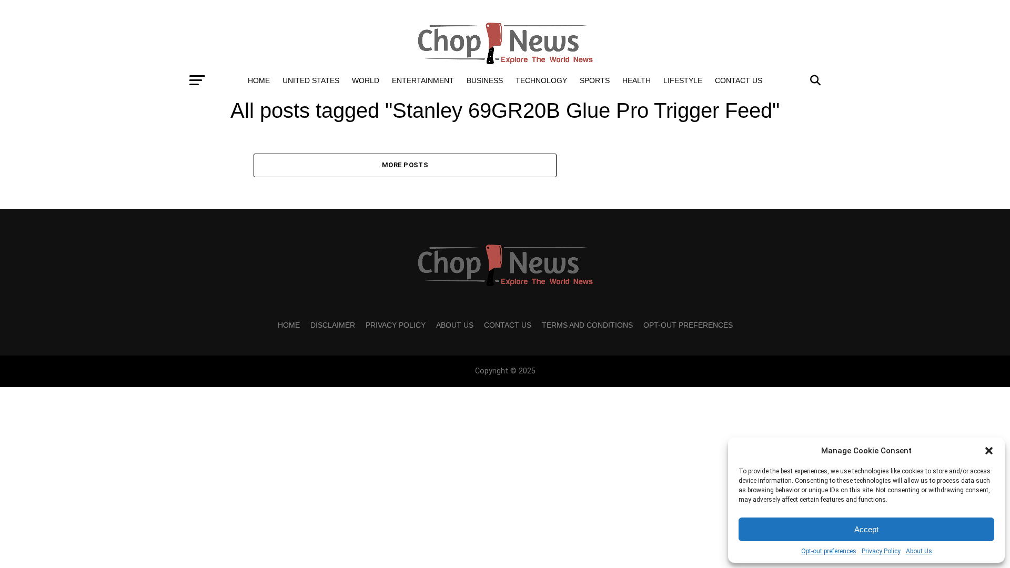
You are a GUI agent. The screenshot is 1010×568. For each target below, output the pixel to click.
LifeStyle (682, 80)
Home (259, 80)
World (365, 80)
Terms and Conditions (587, 325)
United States (310, 80)
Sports (595, 80)
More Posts (405, 165)
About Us (919, 551)
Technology (541, 80)
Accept (866, 529)
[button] (989, 450)
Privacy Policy (881, 551)
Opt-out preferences (828, 551)
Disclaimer (332, 325)
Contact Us (738, 80)
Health (636, 80)
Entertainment (423, 80)
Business (485, 80)
